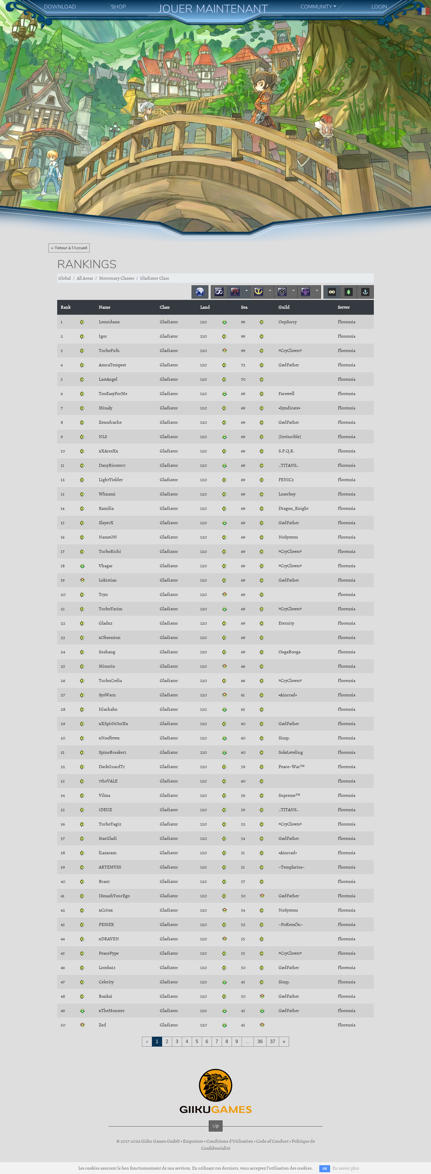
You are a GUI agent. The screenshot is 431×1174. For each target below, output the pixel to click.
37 (272, 1041)
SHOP (118, 7)
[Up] (216, 1131)
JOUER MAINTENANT (213, 9)
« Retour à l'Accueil (69, 247)
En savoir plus (345, 1168)
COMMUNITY (316, 7)
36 (260, 1041)
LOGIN (379, 7)
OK (325, 1168)
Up (216, 1125)
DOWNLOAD (60, 7)
